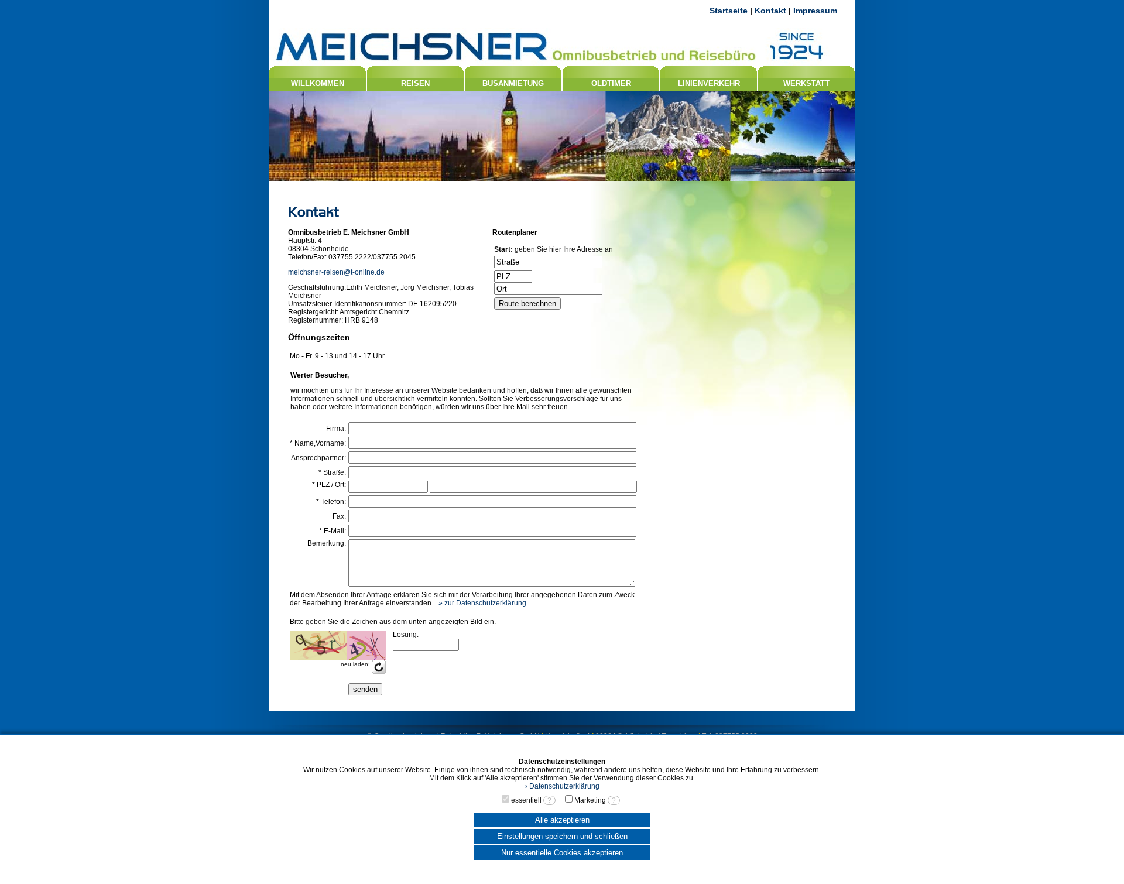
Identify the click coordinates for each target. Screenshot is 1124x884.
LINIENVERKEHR (709, 83)
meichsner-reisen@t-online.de (336, 272)
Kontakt (770, 10)
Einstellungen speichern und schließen (562, 836)
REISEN (415, 83)
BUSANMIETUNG (513, 83)
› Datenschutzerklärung (562, 786)
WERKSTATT (806, 83)
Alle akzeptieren (562, 820)
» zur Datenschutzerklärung (482, 603)
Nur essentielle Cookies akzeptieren (562, 852)
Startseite (729, 10)
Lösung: (406, 635)
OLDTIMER (611, 83)
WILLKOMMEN (317, 83)
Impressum (815, 10)
